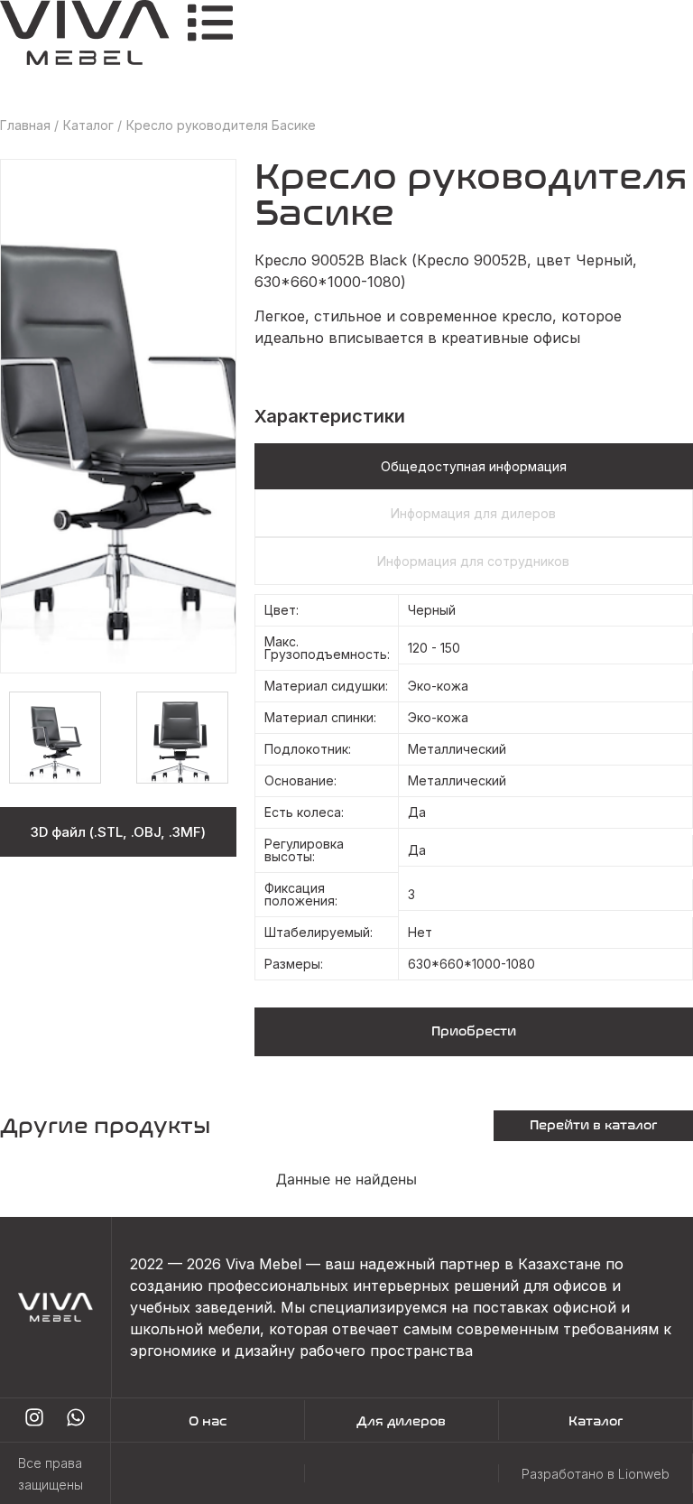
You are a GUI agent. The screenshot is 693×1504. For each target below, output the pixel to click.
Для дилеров (401, 1421)
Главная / (29, 125)
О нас (207, 1421)
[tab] (473, 466)
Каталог (595, 1421)
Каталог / (92, 125)
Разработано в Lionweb (596, 1473)
